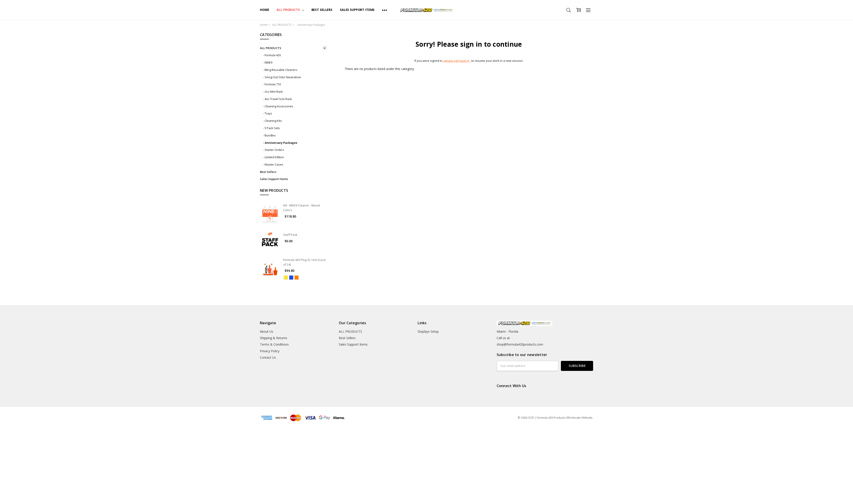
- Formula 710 (272, 84)
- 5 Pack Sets (271, 128)
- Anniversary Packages (280, 143)
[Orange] (296, 277)
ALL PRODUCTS (289, 10)
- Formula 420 (272, 55)
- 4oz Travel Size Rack (277, 99)
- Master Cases (273, 164)
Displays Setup (428, 331)
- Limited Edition (273, 157)
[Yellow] (285, 277)
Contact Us (268, 357)
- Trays (267, 113)
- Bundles (269, 135)
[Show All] (384, 10)
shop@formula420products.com (520, 344)
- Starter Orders (273, 150)
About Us (266, 331)
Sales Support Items (357, 10)
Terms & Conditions (274, 344)
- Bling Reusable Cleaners (280, 70)
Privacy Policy (269, 351)
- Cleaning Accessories (278, 106)
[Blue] (291, 277)
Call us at (503, 338)
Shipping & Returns (273, 338)
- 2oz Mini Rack (273, 92)
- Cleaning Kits (272, 121)
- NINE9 (267, 62)
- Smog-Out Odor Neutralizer (282, 77)
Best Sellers (321, 10)
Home (264, 10)
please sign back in (456, 61)
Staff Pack (290, 235)
